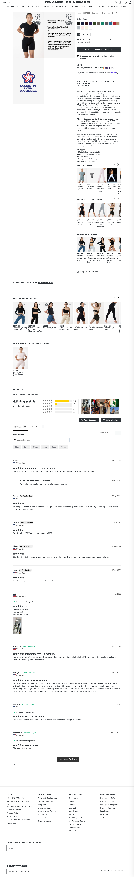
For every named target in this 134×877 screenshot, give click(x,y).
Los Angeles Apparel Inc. (117, 870)
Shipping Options (46, 808)
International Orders (47, 811)
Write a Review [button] (112, 420)
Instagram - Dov (107, 801)
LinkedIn (104, 814)
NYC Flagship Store (77, 818)
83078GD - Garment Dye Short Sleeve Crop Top (100, 13)
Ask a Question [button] (90, 420)
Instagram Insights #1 (109, 804)
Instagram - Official (108, 798)
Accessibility (12, 823)
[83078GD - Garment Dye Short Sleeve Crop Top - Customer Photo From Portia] (95, 403)
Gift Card (42, 818)
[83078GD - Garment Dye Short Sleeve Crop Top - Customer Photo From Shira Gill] (105, 410)
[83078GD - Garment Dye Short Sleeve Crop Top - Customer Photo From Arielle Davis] (105, 403)
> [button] (68, 759)
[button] (111, 2)
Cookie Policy (12, 816)
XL (97, 34)
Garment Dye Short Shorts (111, 222)
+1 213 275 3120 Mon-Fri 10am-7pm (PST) (18, 800)
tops (54, 447)
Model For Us (75, 831)
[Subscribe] (51, 848)
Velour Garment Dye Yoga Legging (100, 188)
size (17, 447)
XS (79, 34)
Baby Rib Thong (90, 187)
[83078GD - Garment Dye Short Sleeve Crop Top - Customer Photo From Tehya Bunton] (114, 410)
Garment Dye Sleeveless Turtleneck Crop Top (111, 258)
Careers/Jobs (74, 827)
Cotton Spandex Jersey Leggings (100, 223)
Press (71, 801)
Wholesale (73, 811)
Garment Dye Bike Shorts (80, 188)
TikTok (103, 818)
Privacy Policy (13, 813)
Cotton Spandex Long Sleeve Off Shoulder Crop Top (35, 329)
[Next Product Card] (118, 164)
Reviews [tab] (18, 427)
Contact (72, 808)
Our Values (73, 798)
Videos (72, 804)
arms (45, 447)
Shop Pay (42, 804)
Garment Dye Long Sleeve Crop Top (81, 257)
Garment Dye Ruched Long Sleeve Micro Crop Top (91, 258)
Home (79, 13)
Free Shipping (44, 814)
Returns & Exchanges (47, 798)
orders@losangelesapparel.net (20, 806)
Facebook (104, 811)
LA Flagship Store (77, 821)
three (63, 447)
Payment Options (45, 801)
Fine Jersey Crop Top (49, 328)
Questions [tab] (36, 427)
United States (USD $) (17, 871)
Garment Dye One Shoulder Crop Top (65, 328)
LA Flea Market (75, 824)
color (26, 447)
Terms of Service (14, 810)
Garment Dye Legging (109, 328)
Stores (72, 814)
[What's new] (126, 2)
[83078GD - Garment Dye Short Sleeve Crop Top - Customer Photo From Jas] (85, 403)
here (96, 146)
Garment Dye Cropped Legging (92, 222)
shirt (35, 447)
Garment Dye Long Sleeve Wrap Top (102, 257)
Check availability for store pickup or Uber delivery (97, 57)
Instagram (45, 282)
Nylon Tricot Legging (111, 187)
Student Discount (45, 821)
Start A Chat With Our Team (18, 819)
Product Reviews (107, 808)
